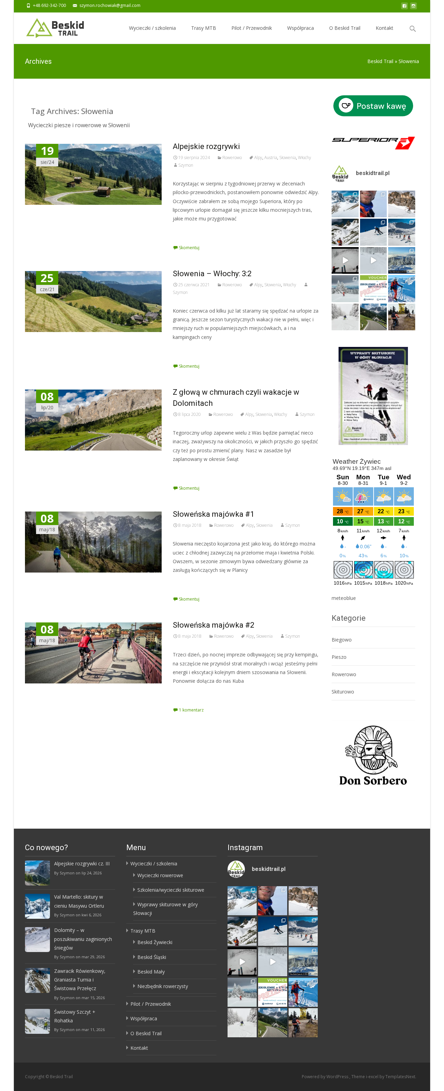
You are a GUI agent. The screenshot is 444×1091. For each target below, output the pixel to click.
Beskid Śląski (151, 957)
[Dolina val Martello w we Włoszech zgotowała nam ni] (345, 204)
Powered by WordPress (325, 1077)
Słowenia (287, 157)
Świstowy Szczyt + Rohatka (74, 1016)
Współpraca (300, 28)
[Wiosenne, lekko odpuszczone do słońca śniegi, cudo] (373, 232)
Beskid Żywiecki (154, 942)
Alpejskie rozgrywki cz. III (82, 863)
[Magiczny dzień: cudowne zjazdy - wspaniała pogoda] (345, 232)
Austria (270, 157)
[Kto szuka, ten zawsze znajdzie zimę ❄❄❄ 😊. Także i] (345, 288)
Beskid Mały (151, 971)
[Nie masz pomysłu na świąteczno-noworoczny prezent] (373, 288)
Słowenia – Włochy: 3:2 (212, 273)
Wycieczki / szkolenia (152, 28)
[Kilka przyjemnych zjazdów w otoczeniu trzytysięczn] (373, 204)
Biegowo (342, 639)
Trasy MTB (203, 28)
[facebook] (404, 8)
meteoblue (344, 598)
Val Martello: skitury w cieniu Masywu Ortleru (79, 901)
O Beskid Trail (344, 28)
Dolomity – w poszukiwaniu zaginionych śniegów (83, 939)
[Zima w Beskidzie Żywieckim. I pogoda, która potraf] (401, 260)
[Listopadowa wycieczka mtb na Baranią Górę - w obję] (401, 317)
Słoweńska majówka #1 (213, 514)
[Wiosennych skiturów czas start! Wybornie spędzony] (401, 232)
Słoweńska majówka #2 (213, 625)
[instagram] (413, 8)
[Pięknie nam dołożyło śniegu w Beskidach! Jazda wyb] (373, 260)
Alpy (258, 157)
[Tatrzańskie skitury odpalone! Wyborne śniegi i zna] (401, 288)
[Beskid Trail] (49, 26)
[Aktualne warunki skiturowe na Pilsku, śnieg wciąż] (345, 260)
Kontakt (384, 28)
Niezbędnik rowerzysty (162, 986)
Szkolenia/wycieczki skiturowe (170, 890)
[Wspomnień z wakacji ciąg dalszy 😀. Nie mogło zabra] (373, 317)
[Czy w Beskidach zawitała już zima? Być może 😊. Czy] (345, 317)
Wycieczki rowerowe (160, 875)
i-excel (372, 1077)
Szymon (185, 165)
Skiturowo (343, 691)
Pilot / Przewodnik (251, 28)
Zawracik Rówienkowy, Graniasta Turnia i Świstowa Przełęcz (79, 980)
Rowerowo (232, 157)
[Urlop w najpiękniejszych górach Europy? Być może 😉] (401, 204)
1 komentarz (191, 710)
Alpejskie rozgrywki (206, 146)
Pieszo (339, 657)
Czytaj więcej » (191, 231)
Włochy (304, 157)
